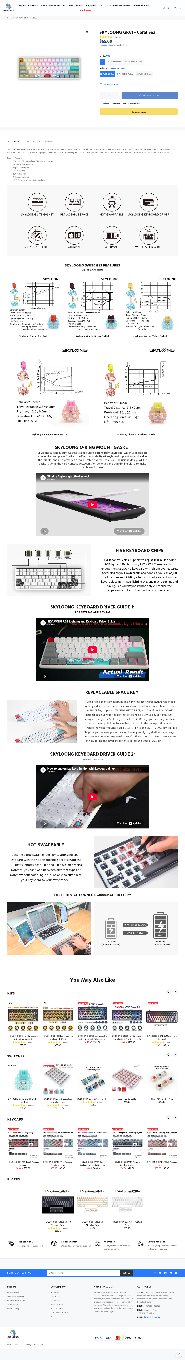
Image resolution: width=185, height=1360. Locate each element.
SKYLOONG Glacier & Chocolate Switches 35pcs (58, 1100)
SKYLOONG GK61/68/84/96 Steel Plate (127, 1223)
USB (102, 62)
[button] (106, 37)
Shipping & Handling (15, 1296)
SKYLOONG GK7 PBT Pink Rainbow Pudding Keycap (58, 1163)
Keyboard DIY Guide (16, 1300)
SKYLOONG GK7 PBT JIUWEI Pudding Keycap (23, 1163)
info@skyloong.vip (152, 1317)
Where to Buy (13, 1308)
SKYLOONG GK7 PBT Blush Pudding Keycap (162, 1163)
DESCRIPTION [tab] (13, 141)
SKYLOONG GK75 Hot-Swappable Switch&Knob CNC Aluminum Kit (92, 1037)
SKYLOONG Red (107, 74)
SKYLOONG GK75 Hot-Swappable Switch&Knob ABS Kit (23, 1037)
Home (9, 18)
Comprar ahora (138, 112)
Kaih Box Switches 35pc (127, 1099)
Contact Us (55, 1296)
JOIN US (126, 1273)
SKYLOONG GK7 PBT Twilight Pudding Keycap (127, 1163)
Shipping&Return (111, 84)
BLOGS (54, 1316)
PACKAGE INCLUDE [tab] (31, 141)
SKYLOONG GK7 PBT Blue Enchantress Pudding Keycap (92, 1163)
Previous (168, 991)
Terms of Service (14, 1304)
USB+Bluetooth (114, 62)
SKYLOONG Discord (59, 1312)
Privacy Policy (57, 1304)
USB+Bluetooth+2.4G (133, 62)
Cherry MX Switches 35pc (162, 1099)
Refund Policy (13, 1292)
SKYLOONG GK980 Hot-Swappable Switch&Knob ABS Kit (57, 1037)
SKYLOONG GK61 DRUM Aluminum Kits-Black (162, 1037)
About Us (55, 1292)
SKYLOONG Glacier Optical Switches (92, 1099)
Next (175, 991)
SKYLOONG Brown (144, 74)
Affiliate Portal (57, 1308)
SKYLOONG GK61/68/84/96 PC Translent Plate (58, 1223)
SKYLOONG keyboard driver (25, 180)
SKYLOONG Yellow (125, 74)
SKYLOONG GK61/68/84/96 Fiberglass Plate (92, 1223)
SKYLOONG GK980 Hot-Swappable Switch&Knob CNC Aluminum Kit (127, 1037)
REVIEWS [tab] (48, 141)
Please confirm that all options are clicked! (121, 104)
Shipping (103, 45)
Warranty (55, 1300)
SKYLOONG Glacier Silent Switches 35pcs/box (23, 1100)
